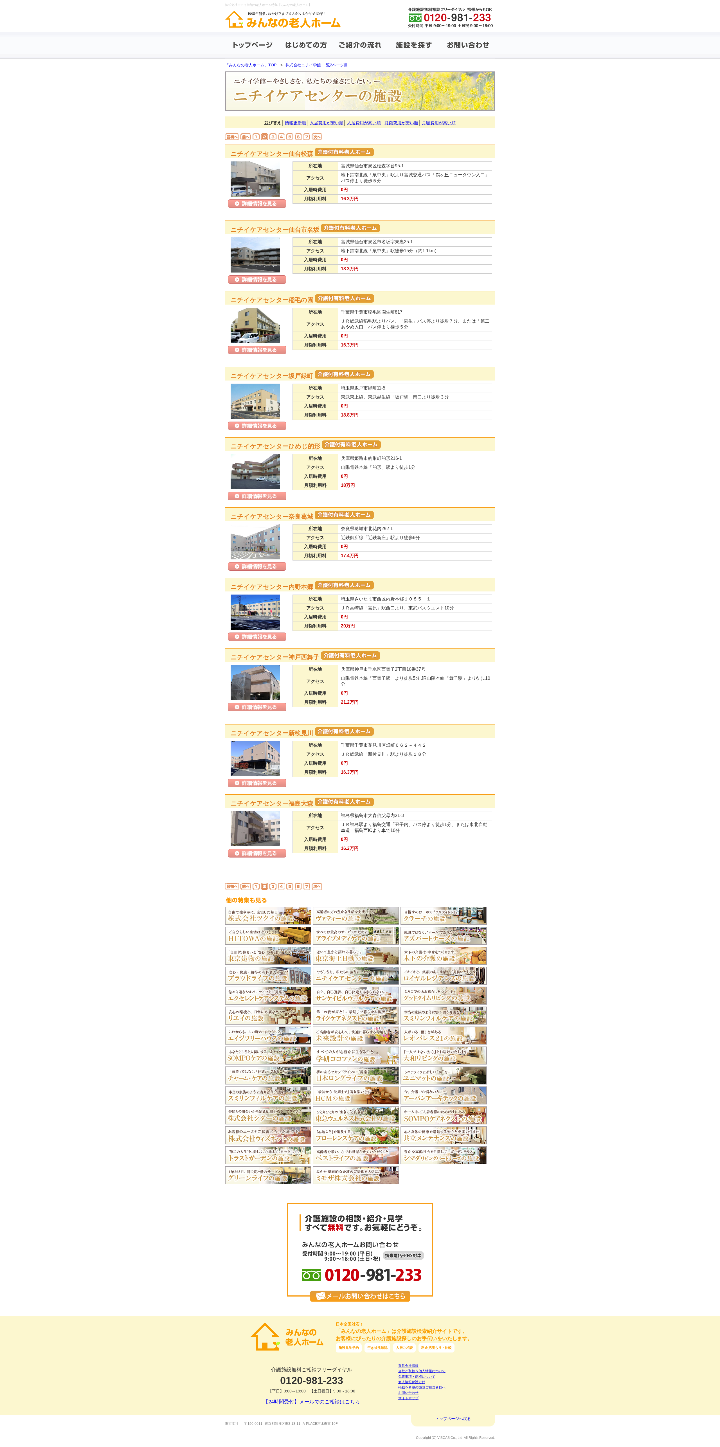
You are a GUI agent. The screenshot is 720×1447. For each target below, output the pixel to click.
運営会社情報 (408, 1366)
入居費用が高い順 (364, 122)
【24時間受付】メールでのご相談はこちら (311, 1402)
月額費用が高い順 (439, 122)
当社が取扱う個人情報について (422, 1371)
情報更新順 (295, 122)
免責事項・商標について (416, 1377)
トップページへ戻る (453, 1418)
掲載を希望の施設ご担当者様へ (422, 1387)
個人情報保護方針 (411, 1382)
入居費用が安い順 (326, 122)
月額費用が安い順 (401, 122)
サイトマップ (408, 1398)
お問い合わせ (408, 1393)
